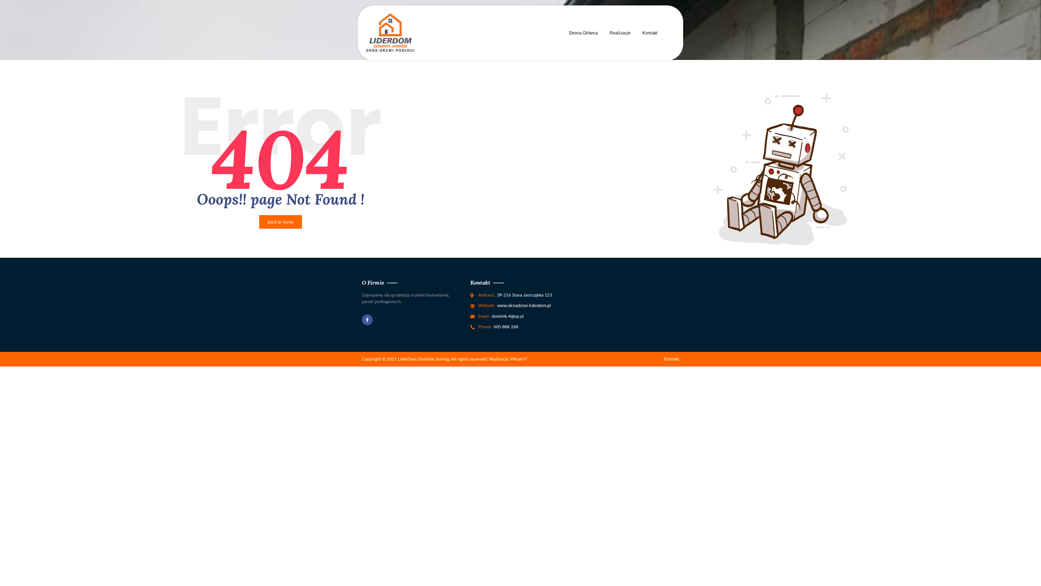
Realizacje (620, 33)
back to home (281, 222)
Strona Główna (583, 33)
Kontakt (649, 33)
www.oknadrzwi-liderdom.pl (514, 305)
